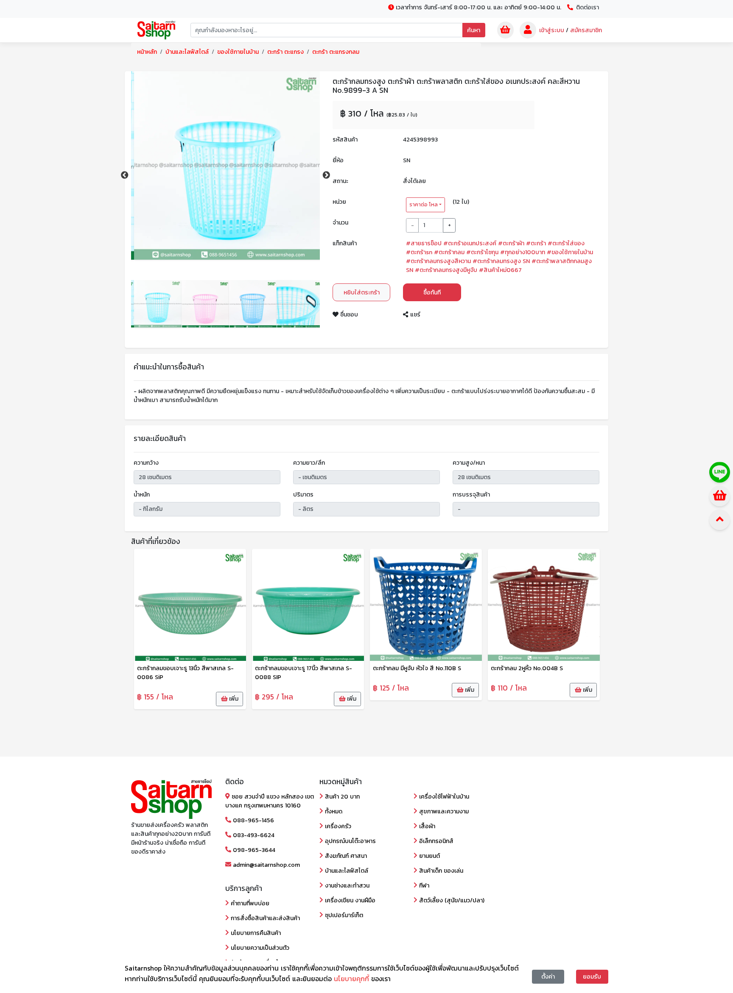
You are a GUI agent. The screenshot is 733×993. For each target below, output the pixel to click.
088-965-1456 (252, 820)
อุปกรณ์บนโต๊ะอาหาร (349, 841)
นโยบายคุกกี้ (352, 979)
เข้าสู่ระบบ (551, 30)
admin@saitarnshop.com (265, 864)
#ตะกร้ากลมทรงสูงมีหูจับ (446, 270)
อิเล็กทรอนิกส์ (435, 841)
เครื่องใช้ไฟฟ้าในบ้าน (443, 796)
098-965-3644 (253, 850)
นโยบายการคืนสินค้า (255, 933)
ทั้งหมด (332, 811)
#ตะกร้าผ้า (511, 243)
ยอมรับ (592, 976)
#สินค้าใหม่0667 (500, 270)
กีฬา (423, 885)
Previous (124, 175)
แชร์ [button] (414, 314)
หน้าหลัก (147, 51)
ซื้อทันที (432, 292)
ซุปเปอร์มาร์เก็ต (343, 915)
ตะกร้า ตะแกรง (285, 51)
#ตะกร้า (536, 243)
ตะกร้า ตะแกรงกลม (335, 51)
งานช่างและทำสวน (346, 885)
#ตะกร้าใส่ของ (566, 243)
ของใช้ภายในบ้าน (238, 51)
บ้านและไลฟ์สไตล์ (187, 51)
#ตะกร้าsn (419, 252)
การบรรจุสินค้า (471, 494)
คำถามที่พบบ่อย (249, 903)
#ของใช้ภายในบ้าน (570, 252)
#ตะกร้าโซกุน (482, 252)
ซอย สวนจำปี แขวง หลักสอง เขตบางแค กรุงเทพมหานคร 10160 (269, 801)
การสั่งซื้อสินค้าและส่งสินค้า (264, 918)
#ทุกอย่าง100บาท (522, 252)
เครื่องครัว (337, 826)
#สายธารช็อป (424, 243)
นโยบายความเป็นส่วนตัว (259, 947)
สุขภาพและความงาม (443, 811)
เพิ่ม (233, 698)
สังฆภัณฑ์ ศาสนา (345, 856)
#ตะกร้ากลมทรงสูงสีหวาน (438, 261)
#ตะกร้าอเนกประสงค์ (469, 243)
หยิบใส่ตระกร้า (362, 292)
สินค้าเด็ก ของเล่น (440, 870)
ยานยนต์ (428, 856)
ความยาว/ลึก (309, 462)
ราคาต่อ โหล (423, 204)
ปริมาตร (303, 494)
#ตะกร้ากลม (449, 252)
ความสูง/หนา (469, 462)
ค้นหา (473, 30)
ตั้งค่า (548, 976)
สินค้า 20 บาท (341, 796)
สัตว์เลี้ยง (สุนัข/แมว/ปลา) (450, 900)
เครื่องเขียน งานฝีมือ (349, 900)
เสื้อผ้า (426, 826)
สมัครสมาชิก (586, 30)
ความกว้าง (146, 462)
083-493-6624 (252, 835)
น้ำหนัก (142, 494)
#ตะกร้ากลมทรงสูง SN (501, 261)
